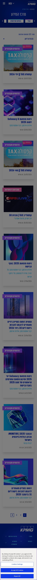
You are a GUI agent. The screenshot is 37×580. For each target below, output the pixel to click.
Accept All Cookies (17, 570)
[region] (18, 564)
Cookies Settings (17, 564)
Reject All (17, 576)
